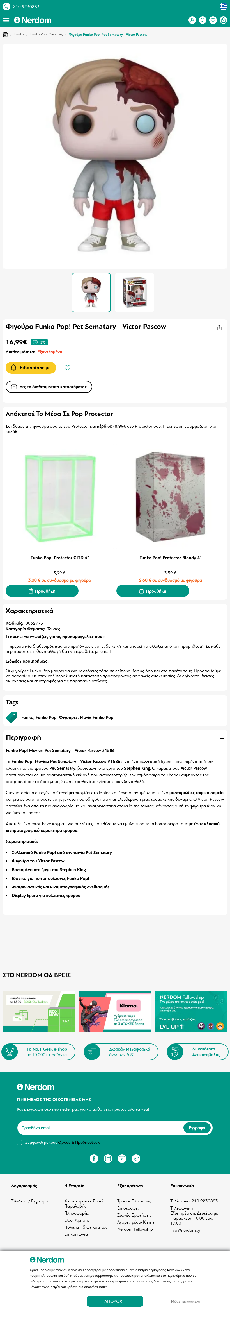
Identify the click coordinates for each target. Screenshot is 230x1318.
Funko (19, 34)
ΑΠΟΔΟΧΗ (114, 1301)
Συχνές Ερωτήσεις (134, 1215)
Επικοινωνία (76, 1234)
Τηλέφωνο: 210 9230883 (194, 1201)
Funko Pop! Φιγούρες (46, 34)
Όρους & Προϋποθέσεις (79, 1142)
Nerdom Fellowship (135, 1229)
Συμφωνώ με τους (62, 1142)
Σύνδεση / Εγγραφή (29, 1201)
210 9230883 (26, 6)
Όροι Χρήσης (76, 1220)
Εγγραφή (197, 1127)
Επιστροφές (128, 1208)
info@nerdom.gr (185, 1230)
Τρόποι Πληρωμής (134, 1201)
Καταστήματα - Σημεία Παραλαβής (84, 1204)
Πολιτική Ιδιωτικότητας (85, 1227)
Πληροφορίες (77, 1213)
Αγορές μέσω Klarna (136, 1222)
